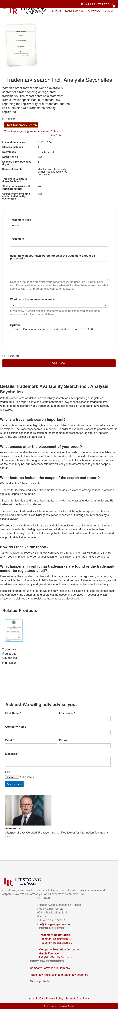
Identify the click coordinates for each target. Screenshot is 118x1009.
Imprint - (33, 998)
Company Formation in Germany (50, 968)
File (7, 772)
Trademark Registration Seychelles (10, 653)
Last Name (67, 713)
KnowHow (94, 10)
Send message (14, 784)
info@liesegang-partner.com (54, 924)
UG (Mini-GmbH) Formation (56, 957)
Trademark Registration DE (55, 939)
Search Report (46, 152)
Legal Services (74, 10)
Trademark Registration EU (55, 942)
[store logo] (28, 10)
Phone (63, 740)
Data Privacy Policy (51, 998)
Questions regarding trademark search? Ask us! (33, 131)
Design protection (40, 981)
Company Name (15, 727)
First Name (13, 713)
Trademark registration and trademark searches (59, 974)
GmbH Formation (49, 953)
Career (108, 10)
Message (12, 754)
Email (9, 740)
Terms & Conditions (78, 998)
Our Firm (55, 10)
